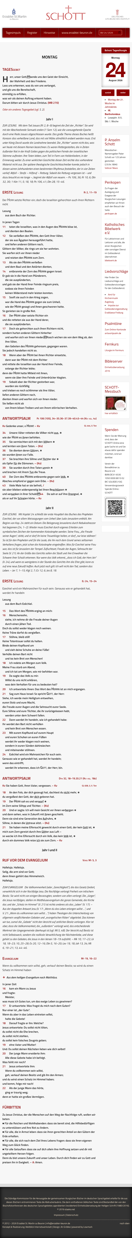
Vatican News (111, 168)
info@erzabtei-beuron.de (58, 1223)
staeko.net (70, 1209)
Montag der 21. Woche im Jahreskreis (114, 103)
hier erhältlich (111, 413)
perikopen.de (111, 213)
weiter (123, 92)
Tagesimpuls (13, 32)
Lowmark (87, 1226)
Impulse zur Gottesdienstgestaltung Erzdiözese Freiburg (116, 309)
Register (32, 32)
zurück (108, 92)
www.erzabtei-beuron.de (77, 32)
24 (115, 68)
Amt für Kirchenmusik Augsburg (111, 298)
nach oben (125, 1223)
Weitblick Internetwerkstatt (38, 1226)
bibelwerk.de (111, 260)
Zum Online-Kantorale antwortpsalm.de (115, 331)
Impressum (59, 1215)
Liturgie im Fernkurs (114, 350)
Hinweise (49, 32)
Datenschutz (72, 1215)
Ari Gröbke (66, 1226)
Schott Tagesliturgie (116, 50)
